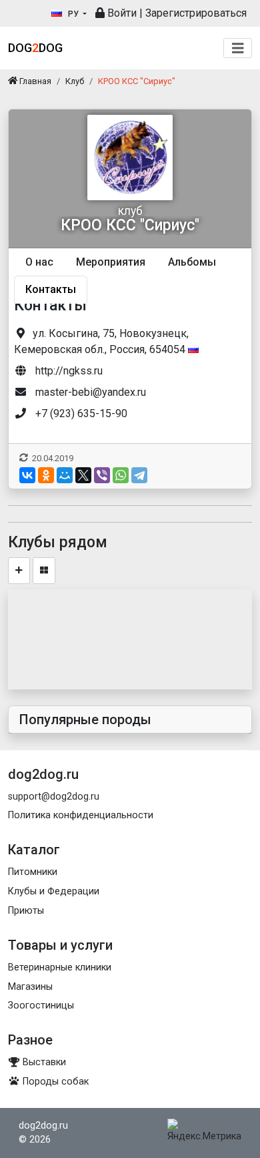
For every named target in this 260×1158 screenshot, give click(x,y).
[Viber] (102, 475)
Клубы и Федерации (53, 891)
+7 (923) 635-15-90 (81, 413)
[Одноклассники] (46, 475)
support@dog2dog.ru (53, 796)
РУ (73, 14)
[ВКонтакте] (27, 475)
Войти (121, 13)
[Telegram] (139, 475)
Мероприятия (110, 262)
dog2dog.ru (43, 1125)
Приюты (26, 910)
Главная (34, 81)
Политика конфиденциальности (80, 815)
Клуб (74, 81)
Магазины (30, 986)
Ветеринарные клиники (59, 967)
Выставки (43, 1062)
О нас (39, 262)
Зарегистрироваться (196, 13)
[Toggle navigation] (238, 48)
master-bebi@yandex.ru (90, 392)
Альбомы (192, 262)
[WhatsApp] (121, 475)
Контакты (50, 289)
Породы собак (54, 1081)
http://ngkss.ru (69, 370)
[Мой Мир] (65, 475)
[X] (83, 475)
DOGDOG (35, 48)
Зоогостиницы (41, 1005)
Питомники (32, 872)
